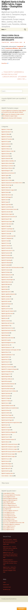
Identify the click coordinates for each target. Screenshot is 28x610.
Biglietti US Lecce (6, 459)
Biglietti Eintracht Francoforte (8, 216)
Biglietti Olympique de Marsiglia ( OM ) (10, 350)
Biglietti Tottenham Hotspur (8, 439)
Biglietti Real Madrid (6, 386)
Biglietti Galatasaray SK (7, 274)
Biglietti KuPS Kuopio (6, 303)
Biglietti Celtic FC (5, 187)
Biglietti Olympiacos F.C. (7, 347)
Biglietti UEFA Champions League (9, 446)
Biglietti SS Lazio (5, 427)
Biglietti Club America (6, 194)
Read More (4, 63)
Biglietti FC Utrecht (6, 245)
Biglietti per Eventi (6, 364)
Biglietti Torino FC (6, 437)
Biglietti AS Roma (5, 153)
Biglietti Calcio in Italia (7, 180)
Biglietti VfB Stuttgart (6, 463)
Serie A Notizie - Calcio (17, 42)
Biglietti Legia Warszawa (7, 313)
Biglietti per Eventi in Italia (8, 366)
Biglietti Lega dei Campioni (8, 311)
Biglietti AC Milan (5, 134)
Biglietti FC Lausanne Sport (8, 236)
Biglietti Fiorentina (6, 255)
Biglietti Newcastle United (8, 337)
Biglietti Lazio (5, 306)
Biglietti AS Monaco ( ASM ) (8, 151)
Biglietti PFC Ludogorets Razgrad (9, 369)
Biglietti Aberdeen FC (6, 132)
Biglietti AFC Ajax (5, 141)
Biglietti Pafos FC (5, 352)
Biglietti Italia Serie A (6, 291)
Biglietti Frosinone (6, 270)
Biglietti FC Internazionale (7, 231)
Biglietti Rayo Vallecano (7, 379)
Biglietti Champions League (8, 190)
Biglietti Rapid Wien (6, 376)
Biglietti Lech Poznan (6, 308)
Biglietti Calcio (5, 178)
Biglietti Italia (5, 289)
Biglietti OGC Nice (6, 345)
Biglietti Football (5, 265)
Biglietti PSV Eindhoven (7, 371)
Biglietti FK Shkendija (6, 262)
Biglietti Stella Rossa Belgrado (9, 432)
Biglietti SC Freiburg (6, 400)
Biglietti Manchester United (8, 330)
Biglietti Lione (5, 318)
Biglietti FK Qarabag (6, 260)
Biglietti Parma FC (6, 362)
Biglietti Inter (5, 287)
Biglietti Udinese (5, 442)
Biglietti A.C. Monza (6, 129)
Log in (4, 582)
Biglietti (10, 493)
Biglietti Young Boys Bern (7, 473)
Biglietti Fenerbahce (6, 248)
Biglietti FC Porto (5, 243)
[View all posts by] (24, 42)
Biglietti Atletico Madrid (7, 163)
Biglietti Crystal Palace (7, 207)
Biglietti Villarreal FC (6, 468)
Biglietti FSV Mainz (6, 272)
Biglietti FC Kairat (5, 233)
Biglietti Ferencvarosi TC (7, 250)
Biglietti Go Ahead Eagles (7, 279)
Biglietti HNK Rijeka (6, 284)
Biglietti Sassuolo (6, 396)
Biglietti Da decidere (6, 211)
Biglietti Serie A (5, 403)
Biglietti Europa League (7, 221)
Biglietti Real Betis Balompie (8, 383)
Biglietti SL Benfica (6, 412)
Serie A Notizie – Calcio (7, 475)
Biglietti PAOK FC (5, 357)
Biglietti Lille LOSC (6, 316)
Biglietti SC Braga (6, 398)
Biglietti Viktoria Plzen (7, 466)
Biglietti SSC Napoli (6, 429)
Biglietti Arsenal (5, 146)
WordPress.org (6, 589)
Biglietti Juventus (6, 296)
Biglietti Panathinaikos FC (7, 354)
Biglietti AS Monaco (6, 148)
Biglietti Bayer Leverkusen (8, 165)
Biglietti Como (5, 199)
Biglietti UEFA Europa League (8, 454)
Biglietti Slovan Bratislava (7, 417)
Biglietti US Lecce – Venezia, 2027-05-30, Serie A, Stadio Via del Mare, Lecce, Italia (10, 548)
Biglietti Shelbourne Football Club (9, 408)
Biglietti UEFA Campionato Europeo (10, 444)
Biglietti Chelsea (5, 192)
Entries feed (6, 584)
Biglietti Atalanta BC (6, 158)
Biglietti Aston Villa (6, 156)
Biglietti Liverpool (6, 320)
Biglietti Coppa (5, 202)
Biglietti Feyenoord (6, 253)
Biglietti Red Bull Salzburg (7, 388)
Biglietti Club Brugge (6, 197)
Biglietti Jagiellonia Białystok (8, 294)
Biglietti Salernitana (6, 393)
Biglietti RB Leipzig (6, 381)
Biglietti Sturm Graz (6, 434)
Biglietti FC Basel (5, 226)
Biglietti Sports (5, 425)
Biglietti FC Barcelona (6, 224)
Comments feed (7, 587)
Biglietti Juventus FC (6, 299)
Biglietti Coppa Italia (6, 204)
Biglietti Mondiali (5, 333)
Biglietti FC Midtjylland (7, 238)
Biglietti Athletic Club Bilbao (8, 161)
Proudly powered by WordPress (9, 599)
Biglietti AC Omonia (6, 136)
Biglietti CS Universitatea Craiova (9, 209)
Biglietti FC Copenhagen (7, 228)
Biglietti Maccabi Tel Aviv (7, 323)
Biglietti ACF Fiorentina (7, 139)
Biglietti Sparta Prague (7, 420)
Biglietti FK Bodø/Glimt (7, 257)
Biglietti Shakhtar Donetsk (8, 405)
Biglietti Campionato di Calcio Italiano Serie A (12, 182)
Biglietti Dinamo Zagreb (7, 214)
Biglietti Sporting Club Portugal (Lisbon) (11, 422)
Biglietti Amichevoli (6, 144)
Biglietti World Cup (6, 471)
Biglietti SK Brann (5, 410)
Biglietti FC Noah (5, 241)
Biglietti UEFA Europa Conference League (11, 451)
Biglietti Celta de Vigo (7, 185)
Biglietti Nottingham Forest (8, 342)
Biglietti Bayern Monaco (7, 168)
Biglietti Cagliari (5, 175)
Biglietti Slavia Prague (7, 415)
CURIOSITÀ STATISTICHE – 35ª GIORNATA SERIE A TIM (14, 78)
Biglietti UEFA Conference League (9, 449)
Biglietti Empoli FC (6, 219)
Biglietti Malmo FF (6, 325)
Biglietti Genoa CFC (6, 277)
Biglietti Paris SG (5, 359)
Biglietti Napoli (5, 335)
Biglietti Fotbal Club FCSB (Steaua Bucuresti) (12, 267)
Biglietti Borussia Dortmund (8, 173)
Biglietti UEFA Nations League (8, 456)
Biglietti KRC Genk (6, 301)
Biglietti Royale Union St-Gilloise (9, 391)
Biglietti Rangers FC (6, 374)
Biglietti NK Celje (5, 340)
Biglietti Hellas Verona (7, 282)
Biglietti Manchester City (7, 328)
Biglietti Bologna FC (6, 170)
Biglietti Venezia (5, 461)
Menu (3, 29)
